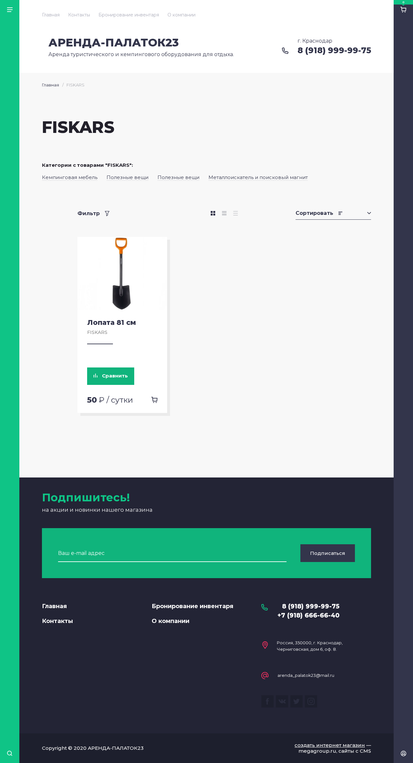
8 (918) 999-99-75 (334, 50)
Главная (51, 15)
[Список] (224, 213)
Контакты (79, 15)
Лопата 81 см (111, 322)
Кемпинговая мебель (69, 177)
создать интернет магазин (330, 745)
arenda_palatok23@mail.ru (305, 675)
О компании (181, 15)
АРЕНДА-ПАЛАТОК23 (113, 42)
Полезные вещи (127, 177)
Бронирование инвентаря (128, 15)
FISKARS (97, 332)
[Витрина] (213, 213)
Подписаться (327, 553)
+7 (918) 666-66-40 (308, 615)
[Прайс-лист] (235, 213)
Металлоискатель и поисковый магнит (258, 177)
